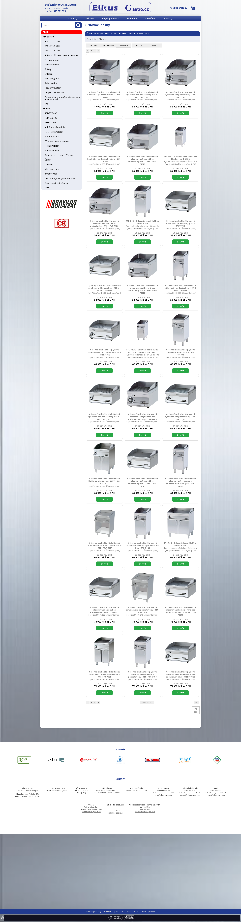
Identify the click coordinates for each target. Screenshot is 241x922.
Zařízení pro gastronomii (99, 33)
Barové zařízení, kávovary (57, 183)
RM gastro (48, 36)
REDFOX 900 (51, 122)
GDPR (143, 911)
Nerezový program (54, 131)
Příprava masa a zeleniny (57, 141)
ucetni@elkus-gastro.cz (91, 811)
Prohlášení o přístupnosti (114, 911)
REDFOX (49, 187)
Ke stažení (150, 18)
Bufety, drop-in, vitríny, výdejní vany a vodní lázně (62, 98)
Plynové (103, 39)
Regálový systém (53, 87)
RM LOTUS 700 (52, 45)
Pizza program (52, 59)
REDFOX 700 (51, 117)
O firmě (90, 18)
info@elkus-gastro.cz (163, 795)
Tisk (196, 711)
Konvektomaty (52, 64)
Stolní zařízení (52, 136)
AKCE (45, 32)
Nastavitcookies (131, 918)
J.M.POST (152, 911)
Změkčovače (51, 173)
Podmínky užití (132, 911)
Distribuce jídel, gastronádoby (60, 178)
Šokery (48, 69)
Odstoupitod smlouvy (117, 917)
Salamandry (51, 83)
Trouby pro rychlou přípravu (59, 155)
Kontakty (168, 18)
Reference (132, 18)
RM (46, 103)
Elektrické (91, 39)
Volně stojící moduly (55, 127)
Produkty (73, 18)
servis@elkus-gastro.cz (216, 795)
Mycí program (52, 78)
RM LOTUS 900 (52, 50)
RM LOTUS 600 (52, 41)
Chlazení (49, 73)
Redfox (46, 108)
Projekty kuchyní (110, 18)
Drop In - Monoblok (54, 92)
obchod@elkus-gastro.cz (190, 795)
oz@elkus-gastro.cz (115, 813)
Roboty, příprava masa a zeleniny (61, 55)
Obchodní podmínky (93, 911)
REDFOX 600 (51, 113)
